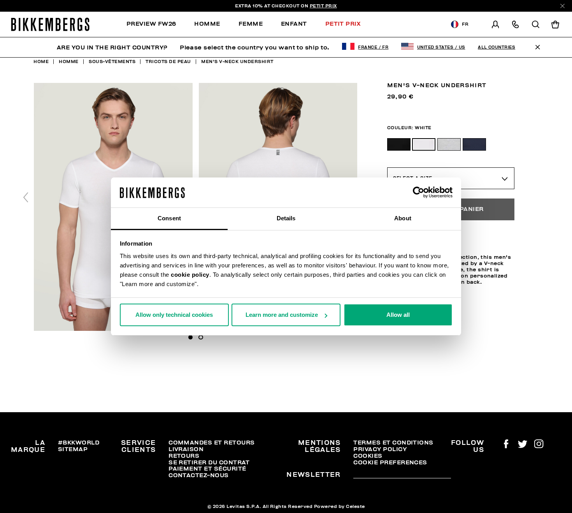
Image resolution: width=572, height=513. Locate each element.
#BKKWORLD (78, 442)
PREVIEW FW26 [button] (151, 24)
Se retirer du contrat (209, 462)
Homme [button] (207, 24)
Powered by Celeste (339, 506)
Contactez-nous (198, 475)
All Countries (496, 47)
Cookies (367, 456)
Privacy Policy (380, 449)
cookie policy (190, 274)
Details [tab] (286, 218)
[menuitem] (155, 24)
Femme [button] (251, 24)
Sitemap (73, 449)
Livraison (186, 449)
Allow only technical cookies (174, 314)
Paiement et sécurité (207, 469)
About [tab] (402, 218)
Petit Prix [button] (343, 24)
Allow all (398, 314)
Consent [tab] (169, 218)
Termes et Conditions (393, 442)
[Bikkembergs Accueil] (50, 24)
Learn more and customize (282, 314)
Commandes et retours (211, 442)
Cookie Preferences (390, 462)
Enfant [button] (294, 24)
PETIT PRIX (323, 6)
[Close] (562, 6)
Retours (183, 456)
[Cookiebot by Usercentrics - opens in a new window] (418, 193)
